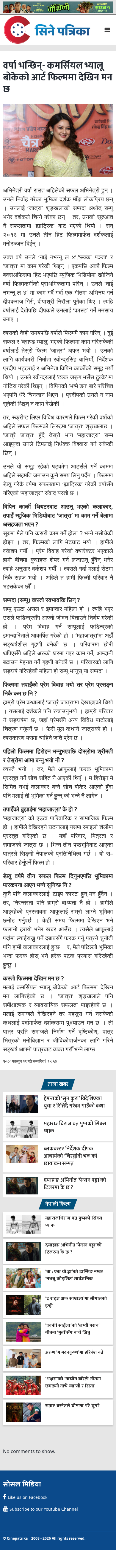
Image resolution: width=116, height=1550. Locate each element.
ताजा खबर (58, 1084)
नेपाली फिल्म (58, 1204)
